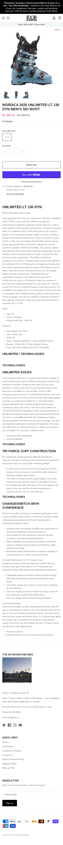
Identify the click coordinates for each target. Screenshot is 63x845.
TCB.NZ (11, 835)
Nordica (9, 121)
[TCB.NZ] (31, 18)
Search (5, 742)
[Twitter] (4, 725)
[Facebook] (9, 725)
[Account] (53, 18)
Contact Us (7, 755)
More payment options (31, 181)
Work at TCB (8, 768)
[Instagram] (15, 725)
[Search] (9, 18)
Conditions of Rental (11, 751)
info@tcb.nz (13, 717)
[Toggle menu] (3, 18)
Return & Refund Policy (13, 759)
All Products (7, 746)
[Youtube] (20, 725)
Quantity (6, 145)
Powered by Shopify (22, 835)
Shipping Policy (9, 763)
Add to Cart (31, 165)
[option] (31, 58)
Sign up (9, 803)
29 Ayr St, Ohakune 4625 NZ (15, 693)
